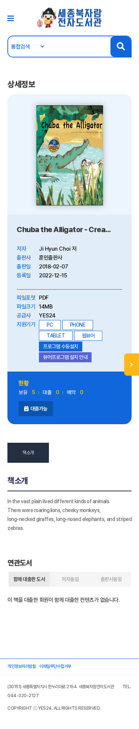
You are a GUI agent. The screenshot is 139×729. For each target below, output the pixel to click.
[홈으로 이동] (70, 17)
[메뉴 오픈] (131, 364)
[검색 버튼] (120, 46)
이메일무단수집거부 (55, 666)
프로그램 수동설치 (60, 346)
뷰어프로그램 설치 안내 (65, 357)
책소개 (28, 452)
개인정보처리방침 (21, 666)
